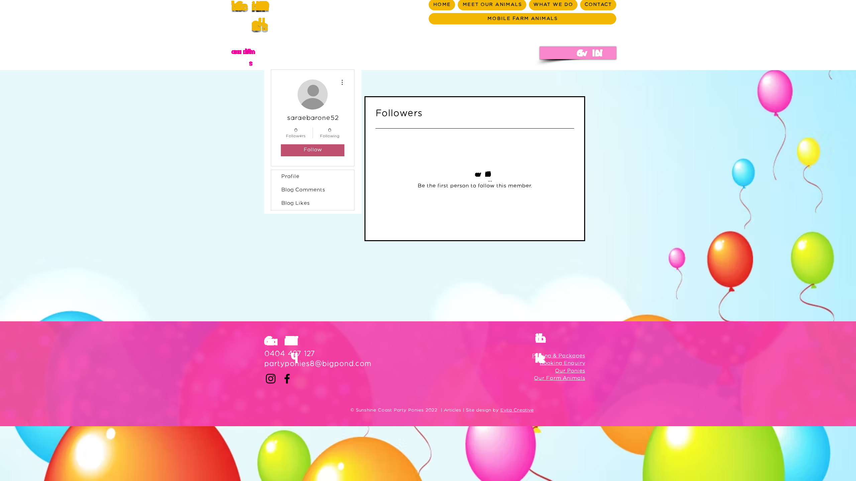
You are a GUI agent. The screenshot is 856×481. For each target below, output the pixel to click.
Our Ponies (570, 370)
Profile (290, 176)
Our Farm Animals (559, 378)
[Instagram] (270, 378)
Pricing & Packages (558, 355)
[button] (578, 52)
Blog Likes (295, 203)
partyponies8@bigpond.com (317, 363)
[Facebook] (287, 378)
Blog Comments (303, 189)
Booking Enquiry (562, 363)
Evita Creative (517, 410)
